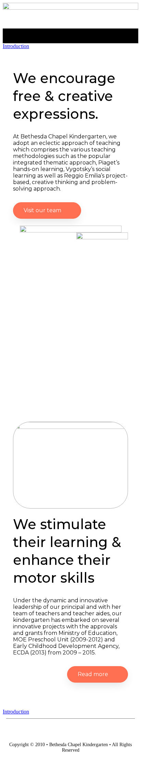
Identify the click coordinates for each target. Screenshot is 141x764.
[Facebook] (70, 730)
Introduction (16, 46)
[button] (70, 34)
